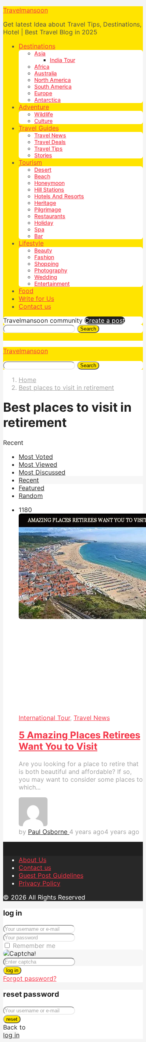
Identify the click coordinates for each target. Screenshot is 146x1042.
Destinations (37, 46)
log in (12, 970)
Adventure (34, 107)
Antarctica (47, 99)
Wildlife (43, 114)
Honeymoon (49, 183)
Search (88, 329)
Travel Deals (50, 142)
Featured (31, 488)
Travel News (50, 135)
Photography (50, 270)
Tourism (30, 162)
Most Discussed (42, 472)
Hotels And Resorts (59, 196)
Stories (43, 155)
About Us (32, 860)
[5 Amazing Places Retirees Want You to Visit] (81, 614)
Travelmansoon (25, 10)
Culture (43, 120)
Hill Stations (49, 189)
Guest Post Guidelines (51, 875)
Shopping (46, 263)
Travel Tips (48, 148)
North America (52, 79)
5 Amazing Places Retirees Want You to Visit (79, 740)
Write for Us (36, 298)
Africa (41, 66)
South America (53, 86)
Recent (29, 480)
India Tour (62, 60)
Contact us (35, 306)
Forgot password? (29, 978)
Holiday (43, 222)
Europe (43, 93)
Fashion (44, 257)
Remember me (34, 946)
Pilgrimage (47, 209)
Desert (42, 169)
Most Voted (36, 457)
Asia (40, 53)
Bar (38, 236)
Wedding (45, 277)
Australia (45, 73)
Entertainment (52, 283)
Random (31, 496)
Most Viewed (38, 464)
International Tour (44, 718)
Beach (42, 176)
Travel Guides (39, 128)
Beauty (43, 250)
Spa (39, 229)
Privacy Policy (39, 883)
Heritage (45, 202)
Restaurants (49, 216)
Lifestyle (31, 243)
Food (26, 291)
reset (12, 1019)
